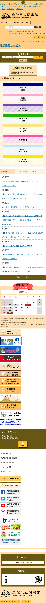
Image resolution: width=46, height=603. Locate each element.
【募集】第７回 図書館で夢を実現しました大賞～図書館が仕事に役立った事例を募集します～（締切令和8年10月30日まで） (22, 220)
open (23, 2)
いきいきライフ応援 (23, 159)
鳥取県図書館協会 (8, 462)
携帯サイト (41, 41)
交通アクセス (40, 37)
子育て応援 (23, 139)
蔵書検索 (23, 54)
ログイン (22, 444)
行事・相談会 (23, 171)
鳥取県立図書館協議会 (9, 458)
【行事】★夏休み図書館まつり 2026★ (17, 246)
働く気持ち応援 (23, 118)
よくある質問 (6, 467)
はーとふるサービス (23, 128)
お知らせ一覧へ (23, 277)
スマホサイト (29, 41)
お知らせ (6, 171)
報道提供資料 (6, 471)
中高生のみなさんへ (23, 149)
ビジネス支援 (23, 87)
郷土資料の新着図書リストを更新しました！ (19, 207)
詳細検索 (23, 60)
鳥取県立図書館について (10, 453)
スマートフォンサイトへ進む (23, 562)
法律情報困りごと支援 (23, 108)
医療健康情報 (23, 98)
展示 (34, 171)
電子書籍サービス (10, 45)
